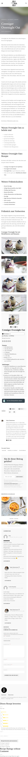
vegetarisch (23, 450)
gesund (4, 450)
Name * (1, 731)
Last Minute (10, 19)
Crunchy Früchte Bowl (9, 204)
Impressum (3, 694)
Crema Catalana (14, 520)
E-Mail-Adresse (8, 664)
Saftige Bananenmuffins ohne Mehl (12, 188)
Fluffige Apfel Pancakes (10, 190)
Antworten (7, 561)
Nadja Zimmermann (6, 31)
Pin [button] (17, 327)
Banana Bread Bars (8, 192)
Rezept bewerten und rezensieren (9, 741)
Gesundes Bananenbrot (9, 202)
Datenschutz (10, 694)
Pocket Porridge (8, 186)
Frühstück (4, 19)
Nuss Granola (7, 200)
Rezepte (16, 19)
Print (13, 327)
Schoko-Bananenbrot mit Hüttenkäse (13, 194)
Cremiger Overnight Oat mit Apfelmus (13, 166)
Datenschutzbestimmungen (11, 483)
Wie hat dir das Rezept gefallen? (12, 638)
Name (5, 659)
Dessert (12, 518)
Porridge (6, 196)
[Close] (1, 706)
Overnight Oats (7, 171)
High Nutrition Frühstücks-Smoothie (13, 198)
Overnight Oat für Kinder (10, 168)
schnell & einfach (12, 450)
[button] (3, 341)
